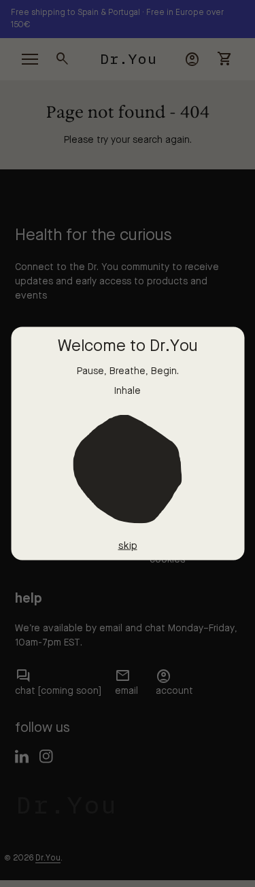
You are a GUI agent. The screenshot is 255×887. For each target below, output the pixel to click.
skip (127, 546)
